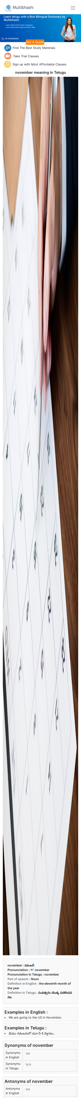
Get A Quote (35, 42)
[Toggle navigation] (73, 8)
